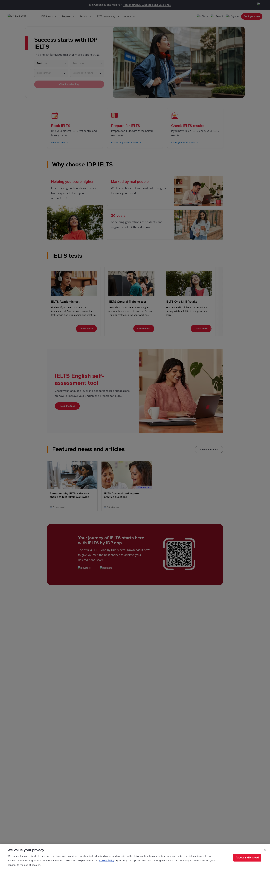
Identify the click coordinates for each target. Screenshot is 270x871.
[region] (135, 857)
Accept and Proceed (247, 857)
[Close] (264, 849)
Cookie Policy (106, 860)
